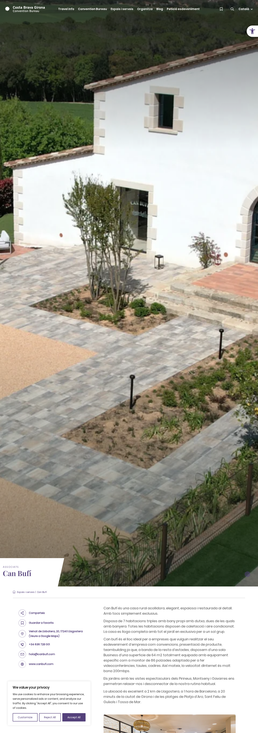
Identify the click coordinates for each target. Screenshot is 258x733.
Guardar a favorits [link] (41, 623)
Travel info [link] (66, 9)
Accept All (73, 717)
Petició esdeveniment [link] (183, 9)
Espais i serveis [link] (122, 9)
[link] (252, 31)
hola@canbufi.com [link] (42, 654)
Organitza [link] (145, 9)
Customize (25, 717)
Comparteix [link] (37, 613)
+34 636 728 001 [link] (39, 644)
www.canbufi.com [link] (41, 664)
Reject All (50, 717)
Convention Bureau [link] (92, 9)
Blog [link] (159, 9)
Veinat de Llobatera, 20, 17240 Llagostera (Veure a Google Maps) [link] (56, 633)
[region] (49, 703)
